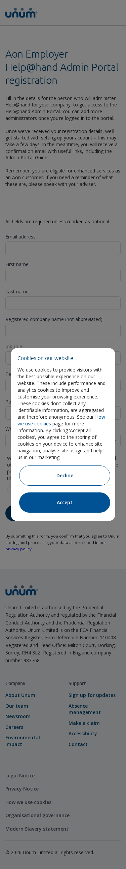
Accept (65, 502)
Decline (64, 475)
